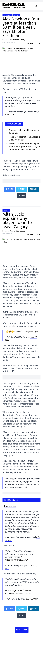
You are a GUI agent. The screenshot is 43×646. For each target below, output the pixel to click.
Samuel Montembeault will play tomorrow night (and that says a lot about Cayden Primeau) (24, 146)
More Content (21, 630)
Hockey (16, 15)
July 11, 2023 (10, 114)
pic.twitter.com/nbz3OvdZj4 (18, 593)
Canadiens (7, 15)
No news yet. (10, 506)
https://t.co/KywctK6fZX (23, 590)
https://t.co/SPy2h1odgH (26, 331)
